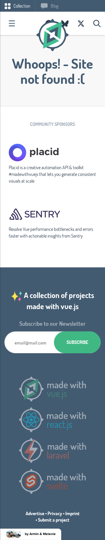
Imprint (72, 513)
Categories (11, 23)
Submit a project (53, 520)
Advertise (35, 513)
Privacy (55, 513)
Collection (21, 6)
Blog (54, 6)
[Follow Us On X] (81, 23)
